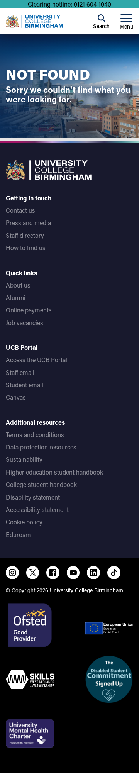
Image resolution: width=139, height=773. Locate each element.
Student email (24, 385)
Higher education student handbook (54, 472)
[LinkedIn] (93, 572)
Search (101, 26)
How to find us (26, 248)
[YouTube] (73, 572)
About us (18, 285)
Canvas (16, 397)
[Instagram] (12, 572)
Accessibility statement (37, 509)
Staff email (20, 372)
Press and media (28, 223)
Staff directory (25, 235)
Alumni (15, 297)
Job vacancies (24, 323)
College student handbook (41, 484)
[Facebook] (52, 572)
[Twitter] (32, 572)
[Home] (34, 21)
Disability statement (33, 497)
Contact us (20, 210)
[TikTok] (113, 572)
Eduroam (18, 535)
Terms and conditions (35, 435)
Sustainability (24, 459)
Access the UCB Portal (36, 360)
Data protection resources (41, 447)
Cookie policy (24, 522)
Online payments (29, 310)
